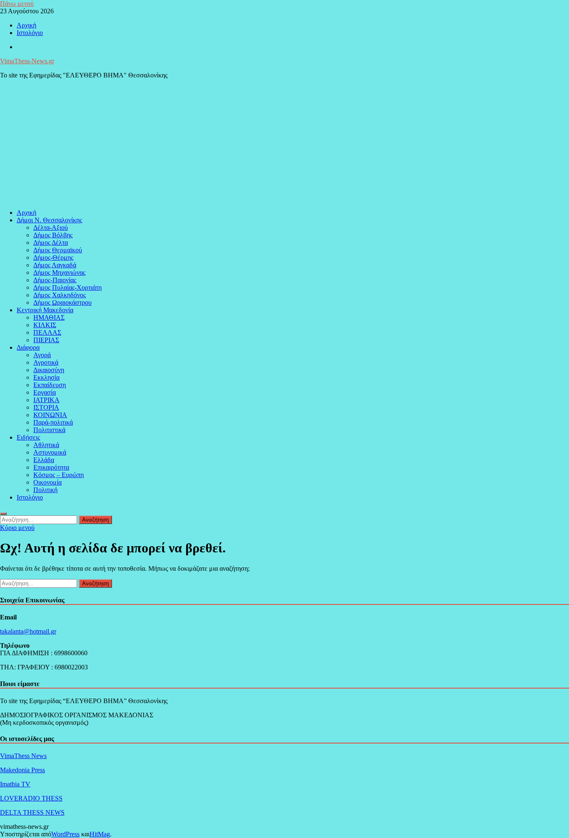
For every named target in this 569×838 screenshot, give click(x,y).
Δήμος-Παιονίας (54, 279)
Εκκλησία (46, 377)
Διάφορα (28, 347)
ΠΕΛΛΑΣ (47, 332)
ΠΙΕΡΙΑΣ (46, 339)
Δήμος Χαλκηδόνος (59, 294)
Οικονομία (47, 482)
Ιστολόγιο (30, 32)
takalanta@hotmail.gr (28, 631)
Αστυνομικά (49, 452)
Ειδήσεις (28, 437)
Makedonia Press (22, 769)
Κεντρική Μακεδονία (45, 309)
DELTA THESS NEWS (32, 812)
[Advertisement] (284, 144)
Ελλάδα (43, 459)
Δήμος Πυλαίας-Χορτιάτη (67, 287)
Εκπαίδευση (49, 384)
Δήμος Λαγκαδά (54, 265)
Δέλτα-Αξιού (50, 227)
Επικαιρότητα (51, 467)
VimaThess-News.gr (27, 61)
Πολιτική (45, 489)
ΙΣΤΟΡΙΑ (46, 407)
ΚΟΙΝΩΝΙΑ (50, 414)
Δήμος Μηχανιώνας (59, 272)
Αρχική (26, 25)
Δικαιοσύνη (48, 369)
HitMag (100, 834)
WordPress (65, 834)
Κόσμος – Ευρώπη (58, 474)
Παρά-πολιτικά (53, 422)
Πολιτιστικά (49, 429)
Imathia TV (15, 784)
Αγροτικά (45, 362)
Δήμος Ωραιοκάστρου (62, 302)
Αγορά (42, 354)
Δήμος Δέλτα (50, 242)
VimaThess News (23, 755)
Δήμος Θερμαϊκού (57, 250)
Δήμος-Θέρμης (53, 257)
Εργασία (44, 392)
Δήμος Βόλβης (52, 235)
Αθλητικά (46, 444)
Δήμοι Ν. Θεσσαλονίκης (49, 220)
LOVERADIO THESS (31, 798)
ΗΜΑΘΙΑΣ (49, 317)
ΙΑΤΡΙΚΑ (46, 399)
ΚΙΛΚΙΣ (44, 324)
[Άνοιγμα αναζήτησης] (3, 513)
